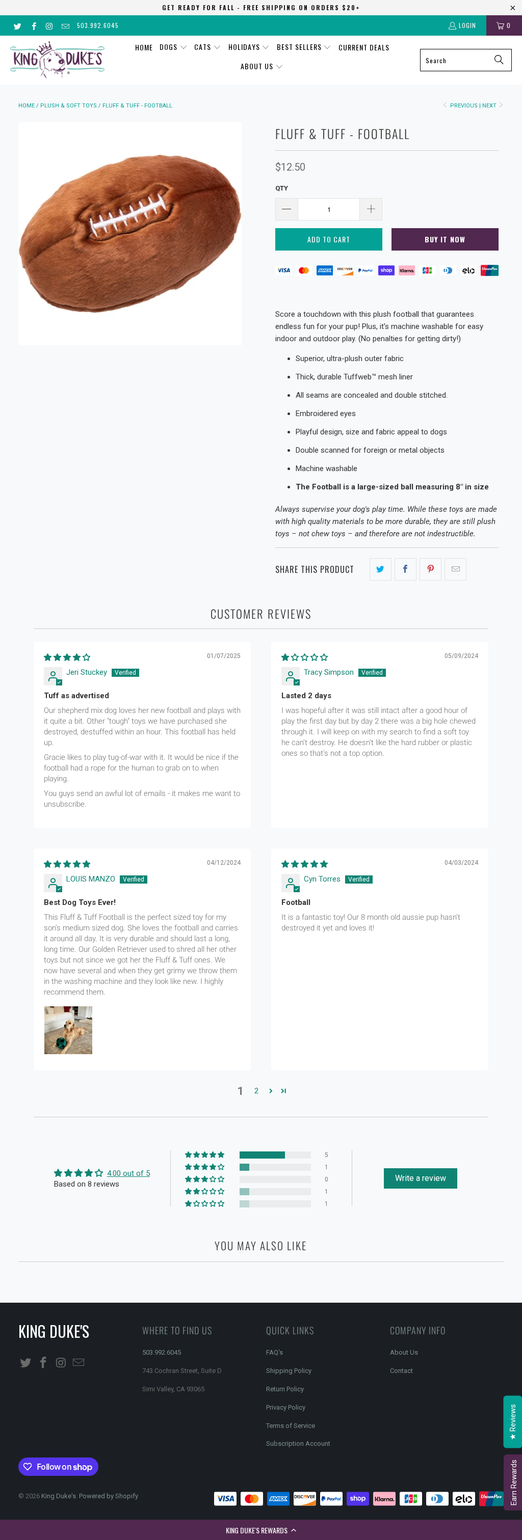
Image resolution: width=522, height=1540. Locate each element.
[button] (261, 1530)
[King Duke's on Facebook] (33, 25)
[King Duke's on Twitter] (17, 25)
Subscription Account (298, 1443)
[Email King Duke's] (65, 25)
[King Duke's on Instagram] (49, 25)
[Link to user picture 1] (68, 1030)
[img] (67, 657)
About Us (404, 1352)
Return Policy (285, 1389)
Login (467, 25)
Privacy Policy (285, 1407)
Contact (401, 1370)
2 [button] (256, 1090)
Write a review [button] (420, 1178)
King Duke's (58, 1496)
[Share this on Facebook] (405, 569)
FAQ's (274, 1352)
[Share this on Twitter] (381, 569)
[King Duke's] (57, 59)
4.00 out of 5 (128, 1173)
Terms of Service (290, 1425)
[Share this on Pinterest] (430, 569)
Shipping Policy (288, 1370)
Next (490, 105)
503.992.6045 (98, 25)
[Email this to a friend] (455, 569)
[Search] (499, 60)
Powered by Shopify (108, 1496)
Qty (281, 188)
